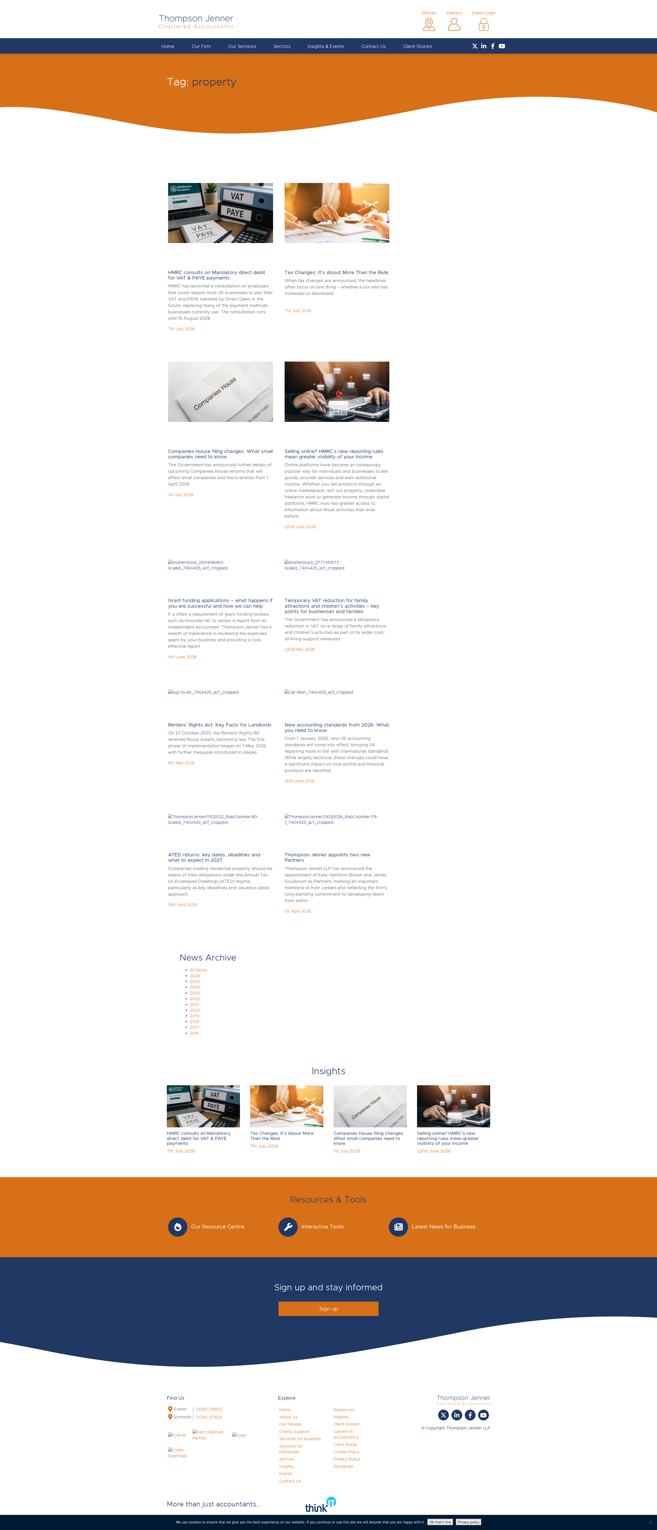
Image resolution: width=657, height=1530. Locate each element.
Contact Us (374, 46)
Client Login (483, 13)
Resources (344, 1409)
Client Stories (417, 46)
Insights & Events (326, 46)
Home (168, 46)
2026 (195, 976)
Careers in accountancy (346, 1434)
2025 (195, 981)
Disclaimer (343, 1466)
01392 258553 (209, 1409)
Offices (429, 13)
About (288, 1417)
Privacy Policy (347, 1459)
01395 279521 (209, 1417)
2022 (195, 998)
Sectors (282, 46)
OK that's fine (440, 1522)
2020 (195, 1010)
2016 (194, 1033)
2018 (194, 1021)
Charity (294, 1431)
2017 (194, 1027)
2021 (194, 1004)
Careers (454, 13)
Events (285, 1473)
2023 (195, 993)
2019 (194, 1016)
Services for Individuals (291, 1449)
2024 (195, 987)
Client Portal (345, 1444)
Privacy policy (468, 1522)
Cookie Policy (347, 1452)
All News (198, 970)
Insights (286, 1466)
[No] (650, 1522)
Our (201, 46)
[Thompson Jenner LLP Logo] (196, 23)
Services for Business (300, 1438)
